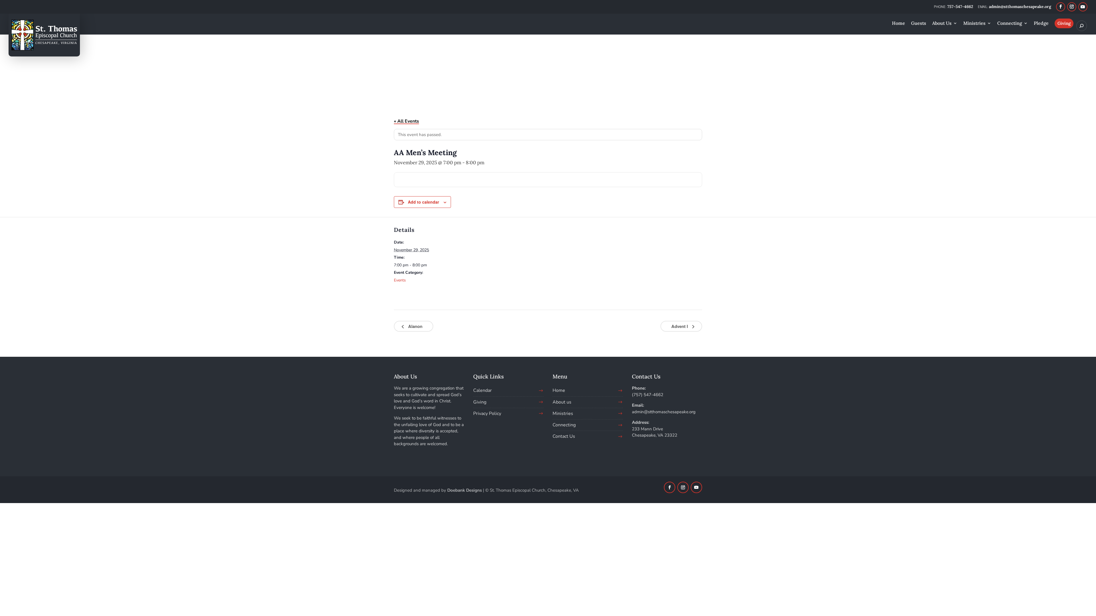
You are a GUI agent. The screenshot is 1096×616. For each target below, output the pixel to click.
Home (559, 390)
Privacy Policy (487, 413)
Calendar (482, 390)
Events (400, 280)
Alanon (414, 326)
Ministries (563, 413)
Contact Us (564, 436)
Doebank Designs (464, 490)
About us (562, 402)
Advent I (680, 326)
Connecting (564, 425)
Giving (479, 402)
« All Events (406, 121)
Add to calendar (423, 202)
